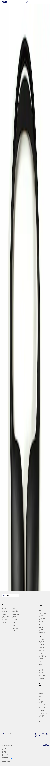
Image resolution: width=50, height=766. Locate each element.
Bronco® (34, 596)
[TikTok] (39, 736)
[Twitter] (39, 734)
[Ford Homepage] (46, 745)
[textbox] (10, 595)
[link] (3, 746)
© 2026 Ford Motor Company (7, 745)
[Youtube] (43, 734)
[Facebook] (36, 734)
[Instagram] (47, 734)
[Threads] (36, 736)
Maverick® (39, 596)
